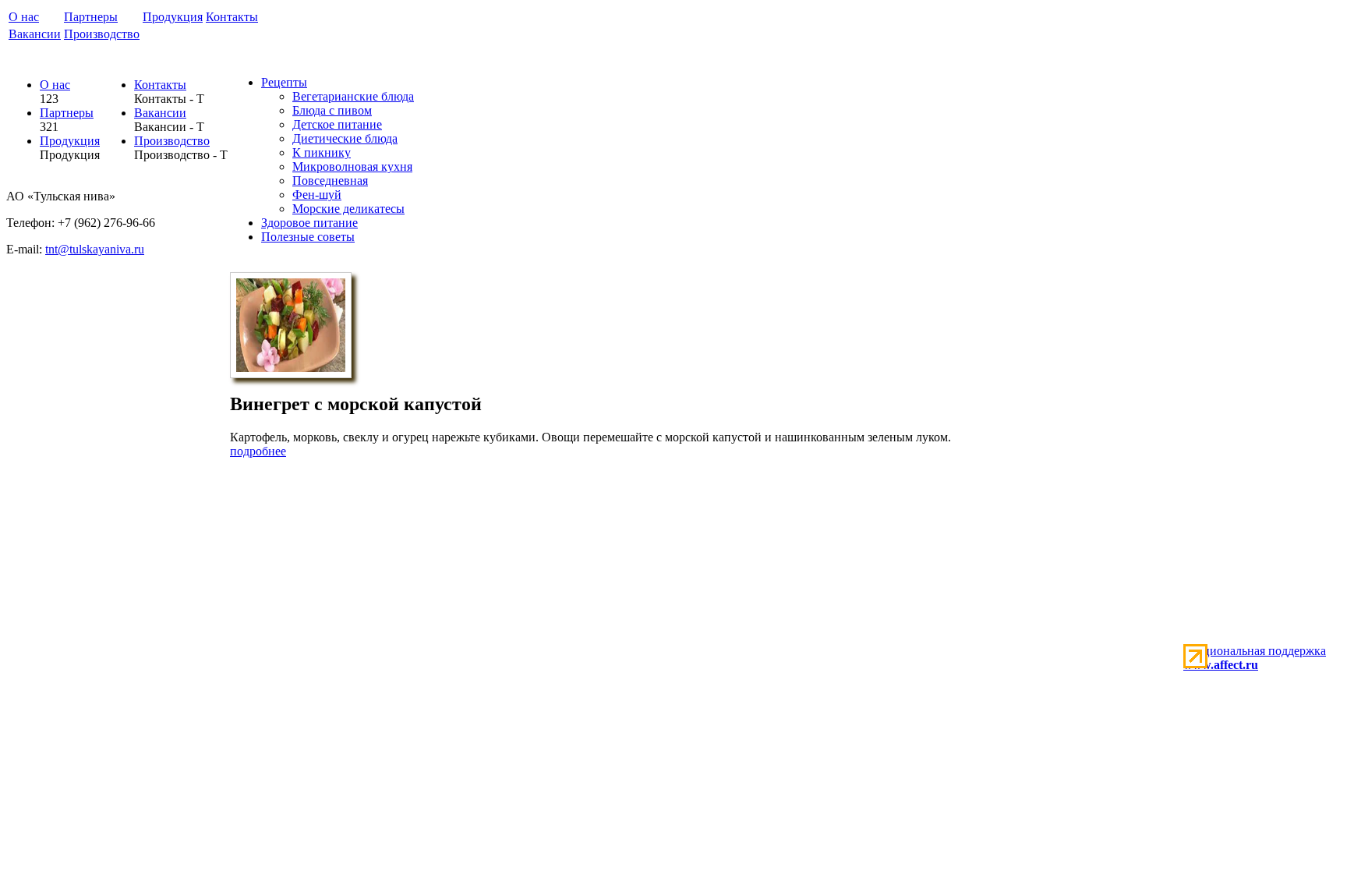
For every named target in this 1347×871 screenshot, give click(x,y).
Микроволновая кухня (352, 166)
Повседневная (330, 180)
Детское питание (337, 124)
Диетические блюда (345, 138)
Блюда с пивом (332, 110)
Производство (102, 34)
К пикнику (321, 152)
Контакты (232, 16)
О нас (24, 16)
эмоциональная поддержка (1254, 657)
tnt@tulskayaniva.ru (94, 249)
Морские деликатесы (348, 208)
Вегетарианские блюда (353, 96)
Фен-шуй (316, 194)
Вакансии (35, 34)
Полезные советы (308, 236)
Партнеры (91, 16)
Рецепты (284, 82)
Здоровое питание (309, 222)
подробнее (258, 451)
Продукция (173, 16)
